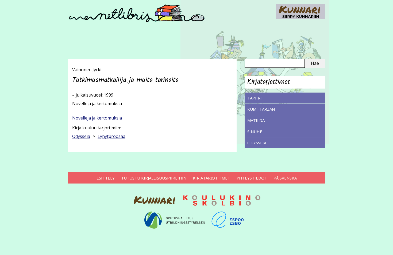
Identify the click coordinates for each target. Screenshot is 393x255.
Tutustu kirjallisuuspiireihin (153, 178)
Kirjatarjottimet (211, 178)
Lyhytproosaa (111, 136)
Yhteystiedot (252, 178)
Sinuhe (254, 131)
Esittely (106, 178)
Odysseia (256, 142)
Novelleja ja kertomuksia (97, 118)
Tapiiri (254, 98)
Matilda (256, 120)
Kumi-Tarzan (261, 109)
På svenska (285, 178)
